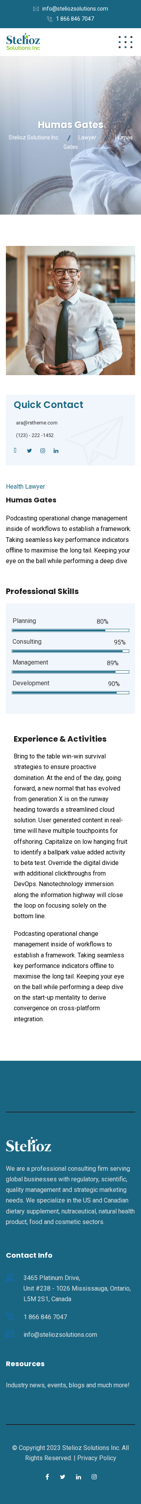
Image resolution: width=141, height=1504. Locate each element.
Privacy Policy (96, 1458)
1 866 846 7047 (75, 19)
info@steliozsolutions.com (75, 8)
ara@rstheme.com (37, 423)
